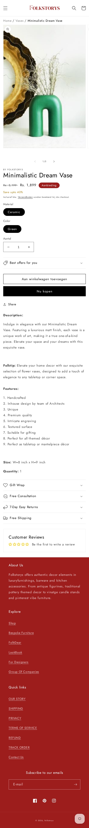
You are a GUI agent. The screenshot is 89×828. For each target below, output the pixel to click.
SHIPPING (16, 708)
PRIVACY (15, 718)
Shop (12, 623)
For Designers (19, 662)
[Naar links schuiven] (35, 161)
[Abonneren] (75, 784)
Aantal (7, 239)
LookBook (15, 652)
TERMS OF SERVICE (23, 728)
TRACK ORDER (19, 747)
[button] (5, 8)
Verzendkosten (25, 197)
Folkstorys (49, 820)
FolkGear (15, 642)
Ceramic (14, 212)
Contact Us (16, 757)
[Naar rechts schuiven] (54, 161)
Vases (20, 20)
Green (12, 229)
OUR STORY (17, 699)
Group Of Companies (24, 672)
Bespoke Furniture (21, 633)
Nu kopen (44, 291)
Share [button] (12, 304)
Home (8, 20)
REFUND (15, 738)
